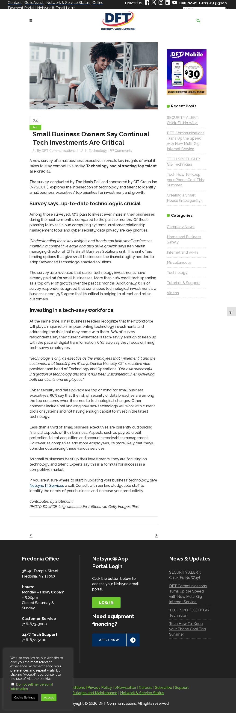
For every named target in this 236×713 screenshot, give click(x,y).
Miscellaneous (179, 262)
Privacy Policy (100, 687)
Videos (173, 293)
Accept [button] (49, 697)
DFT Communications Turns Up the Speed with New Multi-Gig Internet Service (188, 594)
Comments (123, 151)
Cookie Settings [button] (24, 697)
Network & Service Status (142, 693)
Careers (145, 687)
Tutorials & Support (183, 283)
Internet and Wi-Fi (182, 252)
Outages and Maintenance (94, 693)
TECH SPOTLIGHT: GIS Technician (189, 613)
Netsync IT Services (47, 485)
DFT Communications (58, 151)
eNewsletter (125, 687)
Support (182, 687)
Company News (181, 227)
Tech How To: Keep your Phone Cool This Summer (185, 179)
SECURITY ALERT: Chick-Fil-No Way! (185, 575)
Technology (97, 151)
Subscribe (163, 687)
